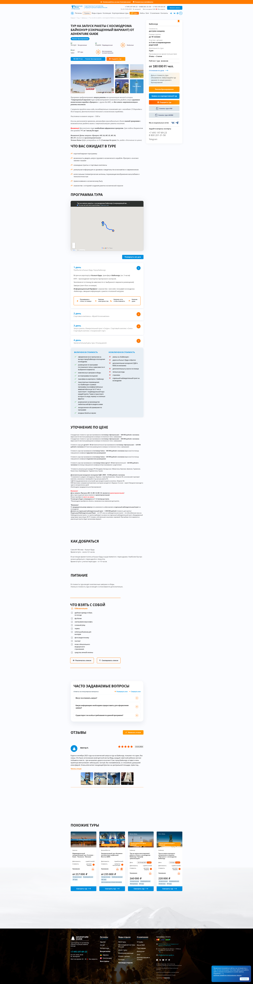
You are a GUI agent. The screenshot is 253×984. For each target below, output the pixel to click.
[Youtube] (163, 960)
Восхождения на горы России (126, 946)
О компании (155, 13)
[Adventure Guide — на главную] (77, 7)
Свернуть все (136, 691)
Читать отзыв (76, 769)
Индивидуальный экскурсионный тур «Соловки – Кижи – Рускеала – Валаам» (83, 855)
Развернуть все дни (133, 257)
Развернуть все (122, 691)
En (181, 13)
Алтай (102, 945)
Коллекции (107, 13)
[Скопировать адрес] (160, 952)
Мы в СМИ (141, 945)
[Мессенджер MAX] (169, 960)
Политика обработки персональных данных (169, 965)
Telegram (153, 139)
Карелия (74, 850)
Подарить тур (116, 59)
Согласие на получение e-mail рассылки (167, 972)
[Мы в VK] (174, 13)
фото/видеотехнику (82, 638)
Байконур (84, 18)
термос (77, 628)
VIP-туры (134, 13)
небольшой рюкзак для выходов (83, 633)
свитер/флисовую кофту (84, 622)
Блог (147, 13)
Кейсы (142, 13)
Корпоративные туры (120, 13)
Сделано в (159, 978)
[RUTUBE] (166, 960)
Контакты (164, 13)
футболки (78, 618)
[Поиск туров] (72, 13)
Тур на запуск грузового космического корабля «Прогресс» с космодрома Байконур (167, 856)
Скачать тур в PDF (165, 108)
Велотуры (122, 942)
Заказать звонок (175, 8)
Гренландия (107, 958)
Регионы (78, 13)
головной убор (80, 625)
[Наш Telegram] (171, 13)
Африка (105, 955)
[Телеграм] (157, 960)
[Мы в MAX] (177, 13)
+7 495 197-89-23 (131, 7)
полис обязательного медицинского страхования (82, 646)
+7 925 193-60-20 (159, 7)
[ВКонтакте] (160, 960)
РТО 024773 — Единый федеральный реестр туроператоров (168, 944)
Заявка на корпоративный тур (164, 96)
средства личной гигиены (84, 652)
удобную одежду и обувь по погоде (83, 614)
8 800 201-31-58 (145, 7)
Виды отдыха (97, 13)
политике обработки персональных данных (227, 975)
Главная (73, 18)
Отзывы (140, 942)
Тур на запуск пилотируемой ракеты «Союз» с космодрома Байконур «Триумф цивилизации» (140, 856)
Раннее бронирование (164, 89)
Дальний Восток (105, 850)
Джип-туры (122, 950)
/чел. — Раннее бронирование (87, 59)
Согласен (244, 979)
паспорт (78, 641)
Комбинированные (125, 953)
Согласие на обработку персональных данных (167, 968)
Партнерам (141, 948)
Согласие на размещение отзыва (166, 975)
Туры (78, 18)
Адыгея (103, 942)
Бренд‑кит (141, 951)
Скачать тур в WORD (165, 115)
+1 (149, 862)
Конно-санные (124, 956)
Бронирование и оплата (143, 958)
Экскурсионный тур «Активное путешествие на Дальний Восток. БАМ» (111, 855)
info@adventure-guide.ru (166, 955)
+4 (178, 862)
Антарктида (104, 948)
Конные (121, 959)
